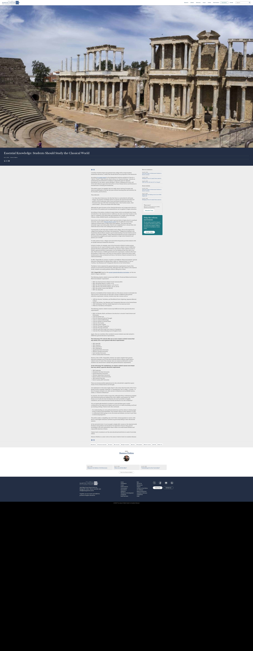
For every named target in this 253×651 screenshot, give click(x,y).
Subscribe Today (149, 210)
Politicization (124, 486)
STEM (155, 444)
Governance (124, 488)
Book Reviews (124, 496)
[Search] (249, 2)
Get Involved (216, 2)
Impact (139, 486)
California (94, 444)
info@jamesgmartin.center (87, 490)
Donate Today (149, 232)
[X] (7, 161)
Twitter (154, 482)
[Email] (92, 169)
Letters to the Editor (142, 488)
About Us (186, 2)
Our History (140, 489)
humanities (140, 444)
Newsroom (140, 485)
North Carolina (148, 444)
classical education (103, 444)
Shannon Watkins (14, 157)
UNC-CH (160, 444)
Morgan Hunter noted (110, 221)
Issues (204, 2)
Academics (149, 169)
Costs (122, 485)
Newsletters (224, 2)
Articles (192, 2)
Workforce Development (127, 493)
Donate (231, 2)
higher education (125, 444)
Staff (138, 496)
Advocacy (198, 2)
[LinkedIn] (5, 161)
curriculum (117, 444)
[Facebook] (9, 161)
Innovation (124, 489)
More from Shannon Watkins (127, 472)
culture (110, 444)
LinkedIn (172, 482)
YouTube (166, 482)
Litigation (123, 494)
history (133, 444)
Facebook (160, 482)
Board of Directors (141, 491)
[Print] (94, 169)
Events (209, 2)
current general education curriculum (119, 272)
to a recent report (101, 177)
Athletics (123, 491)
